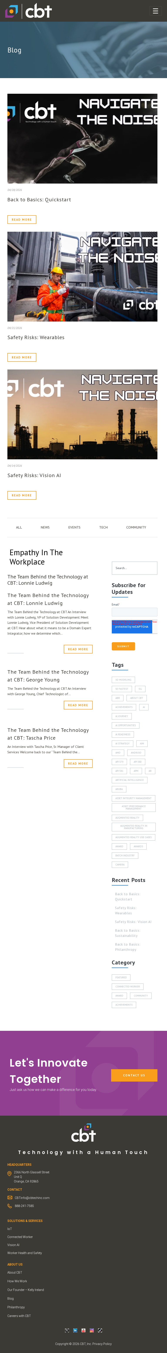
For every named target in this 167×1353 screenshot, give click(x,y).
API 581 (119, 770)
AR (150, 770)
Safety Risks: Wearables (36, 337)
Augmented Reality (127, 817)
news (45, 527)
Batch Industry (125, 855)
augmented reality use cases (133, 837)
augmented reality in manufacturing (133, 827)
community (136, 527)
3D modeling (123, 679)
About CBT (136, 697)
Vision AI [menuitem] (13, 1245)
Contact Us (134, 1075)
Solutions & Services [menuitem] (25, 1221)
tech (103, 527)
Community (141, 995)
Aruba (119, 789)
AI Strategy (122, 743)
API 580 (138, 761)
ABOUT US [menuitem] (15, 1264)
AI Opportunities (125, 725)
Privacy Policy (102, 1344)
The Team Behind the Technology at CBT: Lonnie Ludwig (47, 579)
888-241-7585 (24, 1206)
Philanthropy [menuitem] (16, 1307)
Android (136, 752)
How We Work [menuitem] (17, 1281)
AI (144, 707)
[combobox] (134, 568)
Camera (119, 864)
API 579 (119, 761)
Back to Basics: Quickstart (39, 199)
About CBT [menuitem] (14, 1272)
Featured (121, 977)
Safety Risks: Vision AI (34, 475)
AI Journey (121, 716)
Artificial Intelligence (129, 780)
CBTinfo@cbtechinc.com (32, 1198)
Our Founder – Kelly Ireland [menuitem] (25, 1290)
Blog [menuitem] (10, 1298)
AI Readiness (122, 734)
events (74, 527)
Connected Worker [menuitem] (20, 1237)
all (19, 527)
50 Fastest (121, 688)
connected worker (127, 986)
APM (136, 770)
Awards (138, 846)
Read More (22, 220)
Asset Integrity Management (133, 798)
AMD (117, 752)
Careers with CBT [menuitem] (19, 1316)
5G (140, 688)
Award (119, 846)
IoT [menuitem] (9, 1229)
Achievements (123, 707)
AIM (142, 743)
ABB (117, 697)
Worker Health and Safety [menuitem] (24, 1253)
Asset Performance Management (134, 807)
